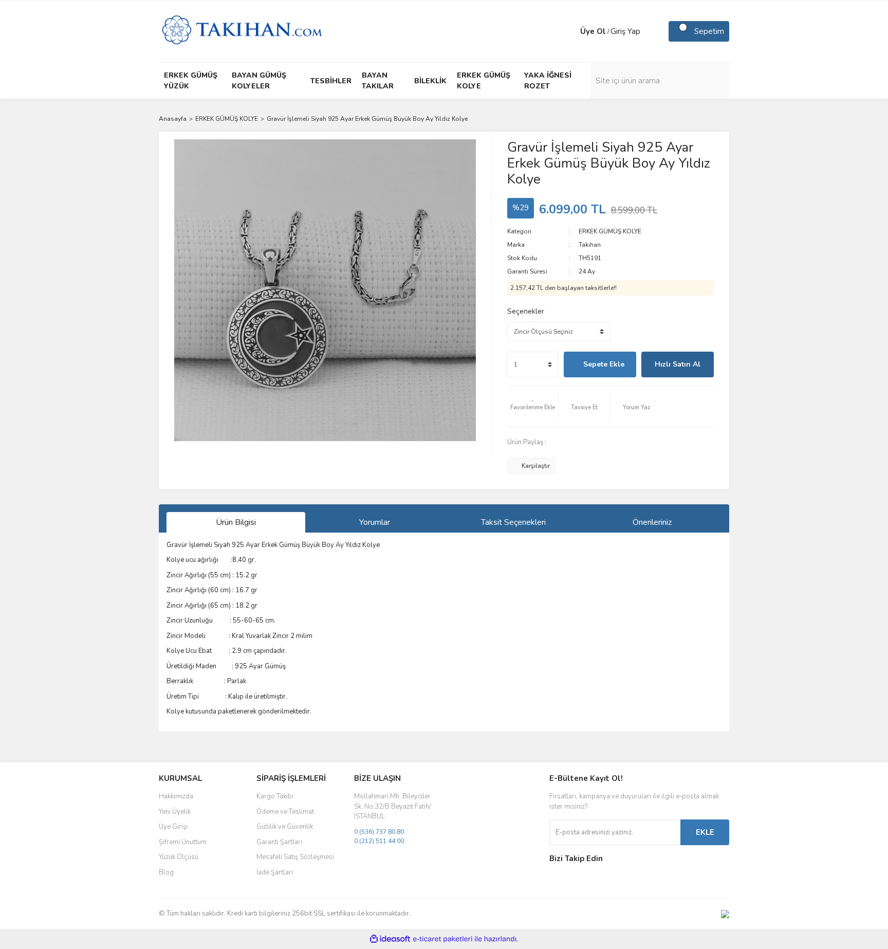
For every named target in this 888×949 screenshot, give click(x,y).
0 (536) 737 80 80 (379, 832)
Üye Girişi (173, 826)
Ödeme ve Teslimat (285, 811)
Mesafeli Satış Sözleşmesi (295, 857)
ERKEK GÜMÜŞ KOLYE (610, 231)
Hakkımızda (176, 796)
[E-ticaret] (443, 939)
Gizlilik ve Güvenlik (284, 826)
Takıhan (590, 245)
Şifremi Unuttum (183, 842)
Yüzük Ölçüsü (178, 857)
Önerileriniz (652, 522)
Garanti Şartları (279, 842)
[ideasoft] (390, 939)
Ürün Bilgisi (236, 522)
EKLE (705, 832)
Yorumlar (374, 522)
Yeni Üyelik (175, 811)
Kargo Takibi (274, 796)
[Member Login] (570, 31)
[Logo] (242, 31)
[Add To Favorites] (533, 406)
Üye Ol (593, 31)
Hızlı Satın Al (677, 364)
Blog (166, 872)
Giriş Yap (625, 31)
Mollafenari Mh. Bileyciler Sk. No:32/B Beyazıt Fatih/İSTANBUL (392, 806)
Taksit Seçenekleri (513, 522)
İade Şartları (274, 872)
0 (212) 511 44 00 (379, 841)
